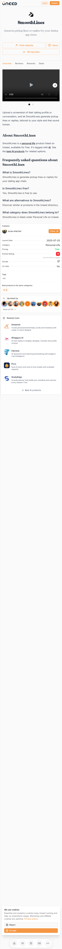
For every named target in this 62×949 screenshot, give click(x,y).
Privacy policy (31, 919)
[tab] (7, 63)
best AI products (15, 151)
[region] (31, 85)
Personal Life (53, 245)
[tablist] (31, 63)
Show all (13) (8, 309)
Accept (12, 930)
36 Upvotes (33, 51)
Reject (12, 925)
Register (54, 3)
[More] (47, 943)
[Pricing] (39, 943)
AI (49, 147)
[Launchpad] (14, 943)
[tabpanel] (31, 144)
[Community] (22, 943)
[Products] (31, 943)
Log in (44, 3)
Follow (52, 231)
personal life (28, 143)
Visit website (26, 45)
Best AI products (33, 390)
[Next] (55, 85)
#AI (4, 278)
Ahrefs (57, 257)
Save (55, 45)
